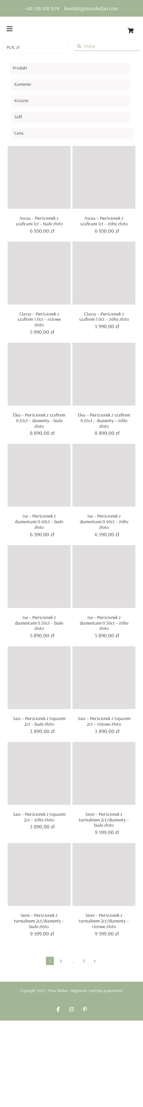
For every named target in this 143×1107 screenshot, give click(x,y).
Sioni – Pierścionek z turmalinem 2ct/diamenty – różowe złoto (104, 920)
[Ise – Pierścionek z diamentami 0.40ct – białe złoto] (39, 475)
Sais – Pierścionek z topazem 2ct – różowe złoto (104, 721)
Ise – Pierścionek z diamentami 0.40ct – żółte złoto (104, 521)
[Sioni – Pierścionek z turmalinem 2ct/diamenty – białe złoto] (103, 773)
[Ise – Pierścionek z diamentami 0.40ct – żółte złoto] (103, 475)
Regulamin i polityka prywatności (97, 990)
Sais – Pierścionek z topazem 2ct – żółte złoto (39, 817)
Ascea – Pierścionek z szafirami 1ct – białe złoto (39, 221)
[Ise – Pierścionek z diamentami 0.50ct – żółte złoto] (103, 576)
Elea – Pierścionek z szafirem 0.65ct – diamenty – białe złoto (39, 420)
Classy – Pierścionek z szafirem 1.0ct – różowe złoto (39, 319)
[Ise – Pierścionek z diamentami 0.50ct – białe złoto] (39, 576)
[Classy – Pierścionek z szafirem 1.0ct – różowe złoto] (39, 273)
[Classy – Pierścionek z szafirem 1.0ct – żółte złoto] (103, 273)
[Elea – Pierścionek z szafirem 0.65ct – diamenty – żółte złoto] (103, 374)
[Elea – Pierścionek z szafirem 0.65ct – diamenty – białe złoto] (39, 374)
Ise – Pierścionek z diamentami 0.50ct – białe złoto (39, 623)
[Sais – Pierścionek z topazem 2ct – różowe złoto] (103, 677)
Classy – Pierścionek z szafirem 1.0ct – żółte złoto (104, 316)
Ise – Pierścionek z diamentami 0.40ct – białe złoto (39, 521)
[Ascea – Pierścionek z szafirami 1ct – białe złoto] (39, 177)
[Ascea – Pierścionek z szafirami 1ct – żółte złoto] (103, 177)
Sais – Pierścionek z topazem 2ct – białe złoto (39, 721)
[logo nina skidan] (71, 24)
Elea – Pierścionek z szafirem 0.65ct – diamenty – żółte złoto (104, 420)
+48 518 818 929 (42, 8)
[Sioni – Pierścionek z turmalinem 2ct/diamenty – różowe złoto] (103, 874)
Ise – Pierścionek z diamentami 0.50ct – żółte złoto (104, 623)
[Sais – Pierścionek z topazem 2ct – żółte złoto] (39, 773)
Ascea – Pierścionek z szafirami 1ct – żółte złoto (104, 221)
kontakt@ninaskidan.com (91, 8)
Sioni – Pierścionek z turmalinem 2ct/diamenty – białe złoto (104, 819)
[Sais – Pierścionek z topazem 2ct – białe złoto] (39, 677)
